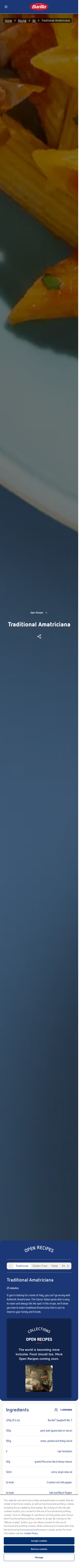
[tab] (22, 1266)
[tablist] (39, 1266)
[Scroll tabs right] (68, 1266)
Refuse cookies (39, 1549)
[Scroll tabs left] (10, 1266)
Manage (39, 1557)
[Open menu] (6, 7)
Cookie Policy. (31, 1533)
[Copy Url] (39, 636)
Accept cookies (39, 1540)
